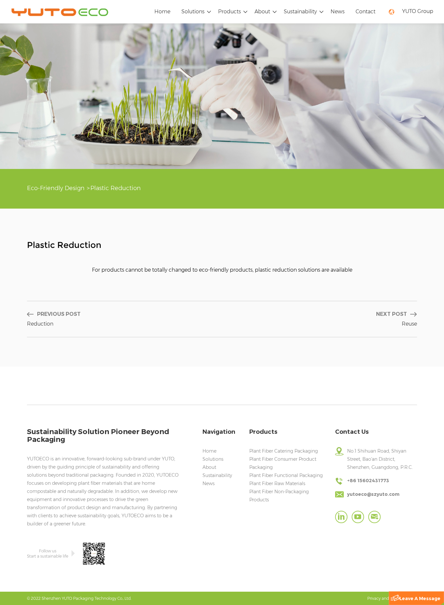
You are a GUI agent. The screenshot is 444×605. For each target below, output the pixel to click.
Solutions (192, 11)
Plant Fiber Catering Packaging (283, 451)
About (262, 11)
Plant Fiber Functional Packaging (286, 475)
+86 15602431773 (368, 480)
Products (229, 11)
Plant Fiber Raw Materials (277, 483)
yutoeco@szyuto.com (373, 494)
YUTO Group (417, 11)
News (338, 11)
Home (162, 11)
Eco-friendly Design (56, 188)
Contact (365, 11)
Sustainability (300, 11)
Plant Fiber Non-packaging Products (279, 496)
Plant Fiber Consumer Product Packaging (282, 463)
